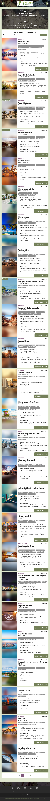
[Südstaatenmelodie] (9, 527)
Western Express (24, 690)
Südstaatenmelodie (25, 516)
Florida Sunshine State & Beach (29, 402)
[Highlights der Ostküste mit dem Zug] (9, 290)
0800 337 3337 (36, 26)
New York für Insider (25, 633)
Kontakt (30, 791)
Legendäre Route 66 (25, 605)
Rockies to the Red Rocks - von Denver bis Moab (32, 662)
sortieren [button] (44, 35)
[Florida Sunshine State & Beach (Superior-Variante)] (9, 586)
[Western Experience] (9, 383)
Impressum (18, 791)
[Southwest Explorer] (9, 143)
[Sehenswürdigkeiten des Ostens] (9, 443)
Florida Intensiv (23, 217)
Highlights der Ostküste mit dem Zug (30, 281)
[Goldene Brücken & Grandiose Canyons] (9, 498)
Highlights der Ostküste (26, 74)
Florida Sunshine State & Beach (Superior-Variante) (32, 576)
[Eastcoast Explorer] (9, 352)
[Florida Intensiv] (9, 229)
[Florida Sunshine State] (9, 199)
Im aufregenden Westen (26, 748)
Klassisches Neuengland (26, 459)
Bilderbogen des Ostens (26, 545)
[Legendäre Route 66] (9, 616)
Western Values (23, 250)
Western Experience (25, 372)
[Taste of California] (9, 114)
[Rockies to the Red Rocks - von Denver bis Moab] (9, 672)
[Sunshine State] (9, 54)
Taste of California (24, 103)
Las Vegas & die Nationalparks (28, 307)
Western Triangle (24, 160)
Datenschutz (37, 791)
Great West (22, 718)
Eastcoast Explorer (24, 340)
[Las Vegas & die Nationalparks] (9, 320)
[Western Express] (9, 700)
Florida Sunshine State (26, 188)
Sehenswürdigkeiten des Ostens (29, 433)
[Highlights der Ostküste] (9, 85)
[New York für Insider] (9, 644)
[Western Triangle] (9, 171)
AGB (25, 791)
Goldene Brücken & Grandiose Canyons (31, 488)
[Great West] (9, 729)
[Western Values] (9, 262)
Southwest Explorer (25, 132)
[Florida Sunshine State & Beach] (9, 414)
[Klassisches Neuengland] (9, 470)
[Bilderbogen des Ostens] (9, 557)
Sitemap (12, 791)
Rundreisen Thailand (25, 795)
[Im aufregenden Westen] (9, 758)
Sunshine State (23, 41)
